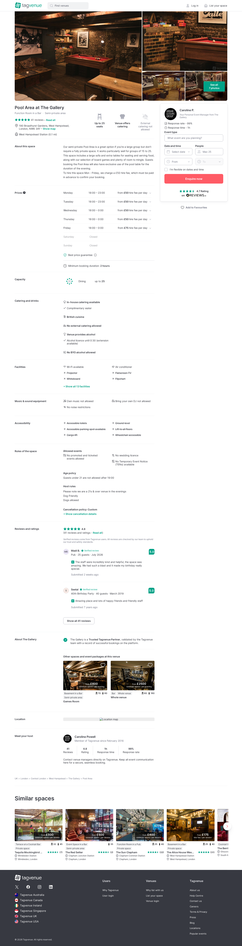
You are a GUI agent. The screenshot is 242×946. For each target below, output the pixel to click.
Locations (195, 928)
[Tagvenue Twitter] (17, 887)
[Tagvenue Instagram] (39, 887)
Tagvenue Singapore (33, 910)
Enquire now (193, 179)
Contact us (196, 901)
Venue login (152, 901)
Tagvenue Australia (32, 895)
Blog (192, 923)
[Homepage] (28, 5)
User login (108, 895)
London (24, 778)
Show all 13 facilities (78, 386)
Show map (49, 128)
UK (16, 778)
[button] (68, 5)
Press (193, 917)
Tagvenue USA (29, 921)
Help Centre (196, 895)
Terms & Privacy (198, 912)
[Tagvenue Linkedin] (51, 887)
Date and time (172, 145)
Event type (170, 132)
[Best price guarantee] (95, 255)
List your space (154, 895)
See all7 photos (214, 86)
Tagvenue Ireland (31, 905)
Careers (194, 906)
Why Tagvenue (110, 890)
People (199, 145)
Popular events (198, 933)
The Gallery (29, 639)
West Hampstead (57, 778)
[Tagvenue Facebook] (28, 887)
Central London (38, 778)
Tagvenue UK (28, 916)
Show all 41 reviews (79, 620)
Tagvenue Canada (31, 900)
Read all (50, 119)
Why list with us (155, 890)
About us (195, 890)
